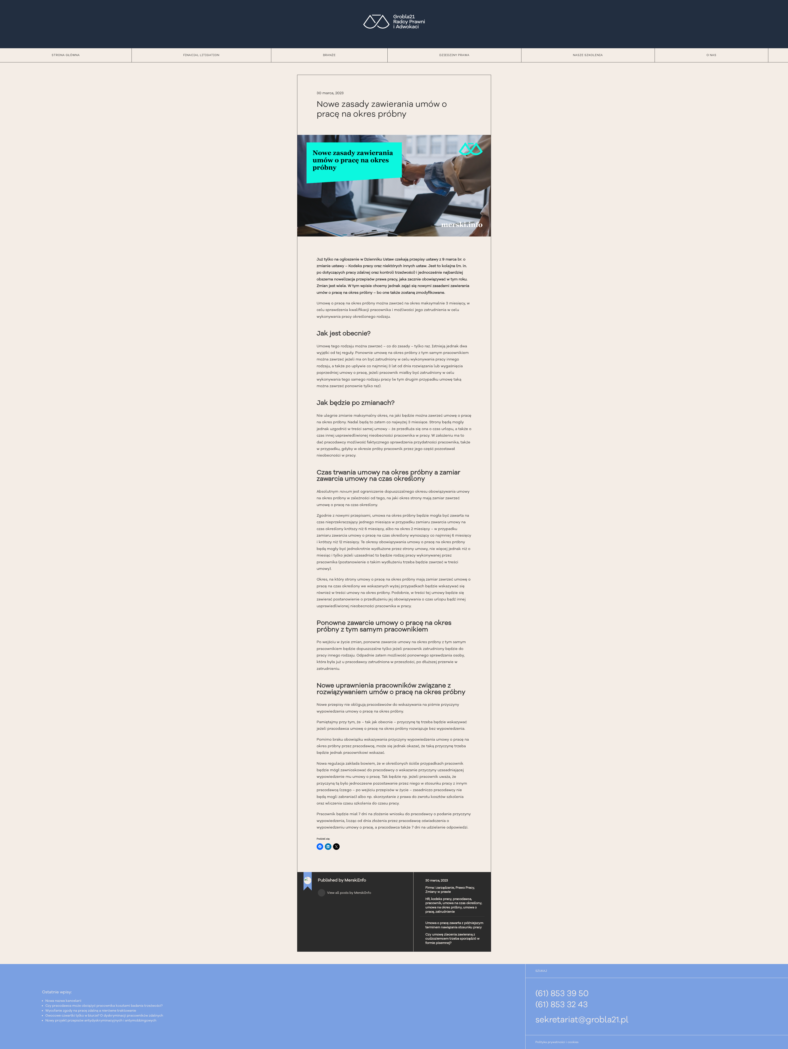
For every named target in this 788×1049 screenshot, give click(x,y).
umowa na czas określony (462, 903)
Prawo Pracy (465, 888)
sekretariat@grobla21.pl (581, 1019)
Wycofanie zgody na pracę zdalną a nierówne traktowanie (90, 1010)
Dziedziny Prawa (454, 55)
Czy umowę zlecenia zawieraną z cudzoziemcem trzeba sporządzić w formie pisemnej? (452, 938)
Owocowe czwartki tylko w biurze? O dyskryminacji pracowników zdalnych (104, 1015)
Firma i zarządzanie (439, 888)
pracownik (433, 903)
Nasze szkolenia (588, 55)
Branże (329, 55)
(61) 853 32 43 (561, 1004)
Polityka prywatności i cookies (556, 1042)
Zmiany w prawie (438, 892)
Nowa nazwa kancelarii (63, 1001)
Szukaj (778, 55)
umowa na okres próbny (443, 907)
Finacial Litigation (201, 55)
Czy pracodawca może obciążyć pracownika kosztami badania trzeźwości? (104, 1005)
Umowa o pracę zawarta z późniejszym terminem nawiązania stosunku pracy (454, 925)
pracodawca (462, 899)
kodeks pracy (441, 899)
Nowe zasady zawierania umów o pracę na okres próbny (382, 109)
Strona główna (66, 55)
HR (427, 899)
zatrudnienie (445, 912)
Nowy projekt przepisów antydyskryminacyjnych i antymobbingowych (100, 1020)
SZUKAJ (541, 971)
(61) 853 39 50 (562, 993)
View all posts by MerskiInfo (348, 893)
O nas (711, 55)
